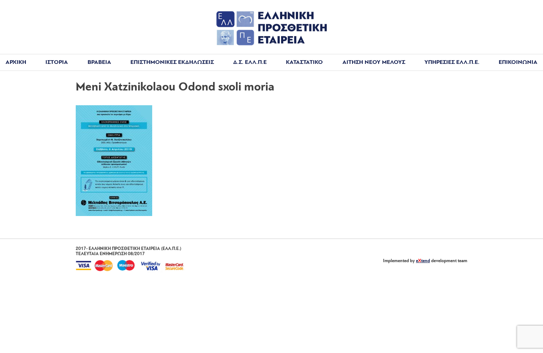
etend (423, 261)
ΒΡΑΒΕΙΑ (99, 62)
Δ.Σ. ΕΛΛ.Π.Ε (250, 62)
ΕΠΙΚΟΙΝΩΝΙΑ (518, 62)
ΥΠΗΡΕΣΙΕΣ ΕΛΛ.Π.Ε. (451, 62)
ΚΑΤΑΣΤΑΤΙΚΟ (304, 62)
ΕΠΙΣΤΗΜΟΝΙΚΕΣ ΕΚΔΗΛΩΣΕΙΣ (172, 62)
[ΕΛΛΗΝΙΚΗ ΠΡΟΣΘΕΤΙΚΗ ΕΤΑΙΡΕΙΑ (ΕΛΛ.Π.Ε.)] (271, 44)
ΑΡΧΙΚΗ (16, 62)
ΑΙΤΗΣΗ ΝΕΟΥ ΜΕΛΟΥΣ (373, 62)
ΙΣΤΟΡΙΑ (56, 62)
